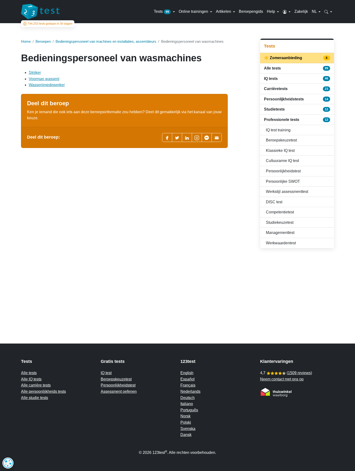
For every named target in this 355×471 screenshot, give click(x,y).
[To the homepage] (40, 11)
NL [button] (315, 11)
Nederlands (190, 391)
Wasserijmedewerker (47, 85)
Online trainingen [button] (194, 11)
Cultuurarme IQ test (282, 161)
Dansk (186, 435)
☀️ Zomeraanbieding (296, 58)
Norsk (185, 416)
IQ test (106, 373)
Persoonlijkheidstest (283, 171)
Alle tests (296, 68)
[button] (286, 12)
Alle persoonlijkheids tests (43, 391)
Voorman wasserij (44, 79)
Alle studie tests (34, 398)
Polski (185, 422)
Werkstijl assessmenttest (287, 192)
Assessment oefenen (119, 391)
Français (187, 385)
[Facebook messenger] (207, 137)
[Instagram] (197, 137)
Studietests (296, 109)
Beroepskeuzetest (281, 140)
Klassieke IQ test (280, 150)
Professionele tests (296, 120)
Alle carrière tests (36, 385)
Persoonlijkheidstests (296, 99)
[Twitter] (177, 137)
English (186, 373)
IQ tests (296, 79)
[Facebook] (167, 137)
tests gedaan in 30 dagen (50, 23)
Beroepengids (251, 11)
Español (187, 379)
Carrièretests (296, 89)
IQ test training (278, 130)
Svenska (187, 429)
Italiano (186, 404)
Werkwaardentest (281, 243)
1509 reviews (299, 373)
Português (189, 410)
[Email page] (217, 137)
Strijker (35, 72)
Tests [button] (161, 11)
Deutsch (187, 398)
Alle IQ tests (31, 379)
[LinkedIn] (187, 137)
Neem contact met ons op (282, 379)
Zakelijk (301, 11)
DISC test (274, 202)
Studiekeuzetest (279, 222)
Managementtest (280, 233)
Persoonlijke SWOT (283, 181)
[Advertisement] (297, 286)
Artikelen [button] (224, 11)
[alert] (8, 463)
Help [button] (271, 11)
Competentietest (280, 212)
